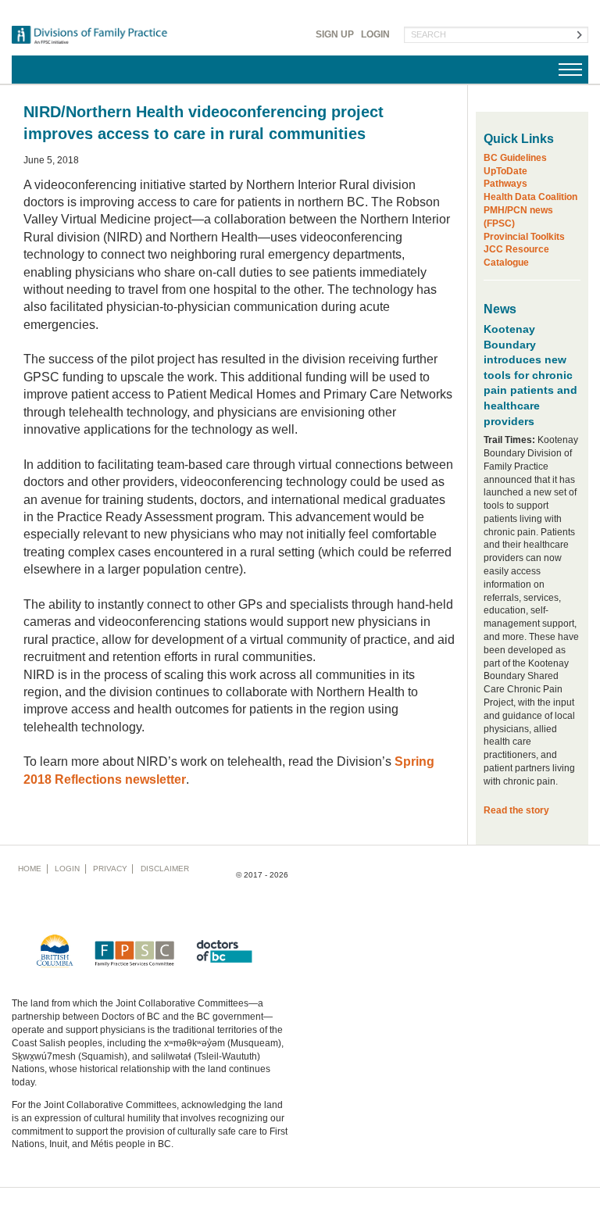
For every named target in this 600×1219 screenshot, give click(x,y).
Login (375, 34)
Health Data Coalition (530, 196)
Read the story (516, 810)
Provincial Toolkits (524, 236)
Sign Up (335, 34)
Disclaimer (165, 868)
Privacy (110, 868)
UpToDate (505, 171)
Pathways (505, 183)
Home (29, 868)
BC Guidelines (515, 157)
